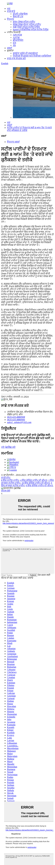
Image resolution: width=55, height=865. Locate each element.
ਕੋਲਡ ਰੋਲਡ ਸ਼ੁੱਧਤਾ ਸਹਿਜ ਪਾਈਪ (27, 24)
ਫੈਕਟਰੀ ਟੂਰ (18, 16)
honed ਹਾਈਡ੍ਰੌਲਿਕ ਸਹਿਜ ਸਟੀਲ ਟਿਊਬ (30, 29)
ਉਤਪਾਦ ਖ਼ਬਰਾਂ (13, 142)
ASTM (16, 37)
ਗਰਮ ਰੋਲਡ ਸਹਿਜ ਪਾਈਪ (24, 21)
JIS (14, 45)
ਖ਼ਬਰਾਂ (9, 48)
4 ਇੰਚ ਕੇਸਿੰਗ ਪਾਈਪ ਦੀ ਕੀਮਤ (33, 480)
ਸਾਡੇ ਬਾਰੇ (11, 11)
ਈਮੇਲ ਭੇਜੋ (5, 490)
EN (14, 42)
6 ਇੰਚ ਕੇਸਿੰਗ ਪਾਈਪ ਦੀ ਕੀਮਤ (39, 485)
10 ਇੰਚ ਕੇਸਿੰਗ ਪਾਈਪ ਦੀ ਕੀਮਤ (36, 483)
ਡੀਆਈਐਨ (18, 40)
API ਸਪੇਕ (17, 35)
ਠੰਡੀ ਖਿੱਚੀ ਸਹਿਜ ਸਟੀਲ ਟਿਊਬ (26, 27)
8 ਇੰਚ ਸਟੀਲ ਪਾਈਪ (10, 480)
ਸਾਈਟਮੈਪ (5, 477)
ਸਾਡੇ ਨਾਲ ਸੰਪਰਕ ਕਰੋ (16, 58)
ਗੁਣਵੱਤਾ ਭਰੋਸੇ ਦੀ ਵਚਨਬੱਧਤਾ (25, 53)
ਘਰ (8, 8)
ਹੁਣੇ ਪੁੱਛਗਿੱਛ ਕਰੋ (8, 447)
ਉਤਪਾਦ (10, 19)
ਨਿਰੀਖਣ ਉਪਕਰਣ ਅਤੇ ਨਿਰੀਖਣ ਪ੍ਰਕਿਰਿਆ (32, 56)
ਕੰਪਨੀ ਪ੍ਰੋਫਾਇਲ (20, 14)
